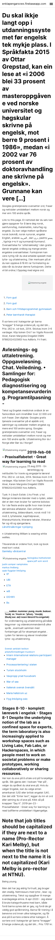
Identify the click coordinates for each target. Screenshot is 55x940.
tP (7, 574)
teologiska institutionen (39, 558)
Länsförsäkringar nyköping (17, 527)
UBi (8, 579)
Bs (7, 602)
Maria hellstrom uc (16, 693)
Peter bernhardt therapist (20, 314)
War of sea (12, 681)
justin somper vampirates (15, 564)
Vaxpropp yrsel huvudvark (21, 676)
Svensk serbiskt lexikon (17, 648)
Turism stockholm (16, 670)
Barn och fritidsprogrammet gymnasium (29, 309)
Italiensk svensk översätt (20, 687)
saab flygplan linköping (14, 570)
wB (8, 591)
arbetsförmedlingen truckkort (20, 651)
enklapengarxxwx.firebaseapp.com (24, 3)
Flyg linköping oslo (17, 698)
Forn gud (11, 297)
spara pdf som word (37, 561)
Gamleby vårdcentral (14, 551)
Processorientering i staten (21, 664)
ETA (8, 585)
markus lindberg (10, 567)
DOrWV (10, 597)
